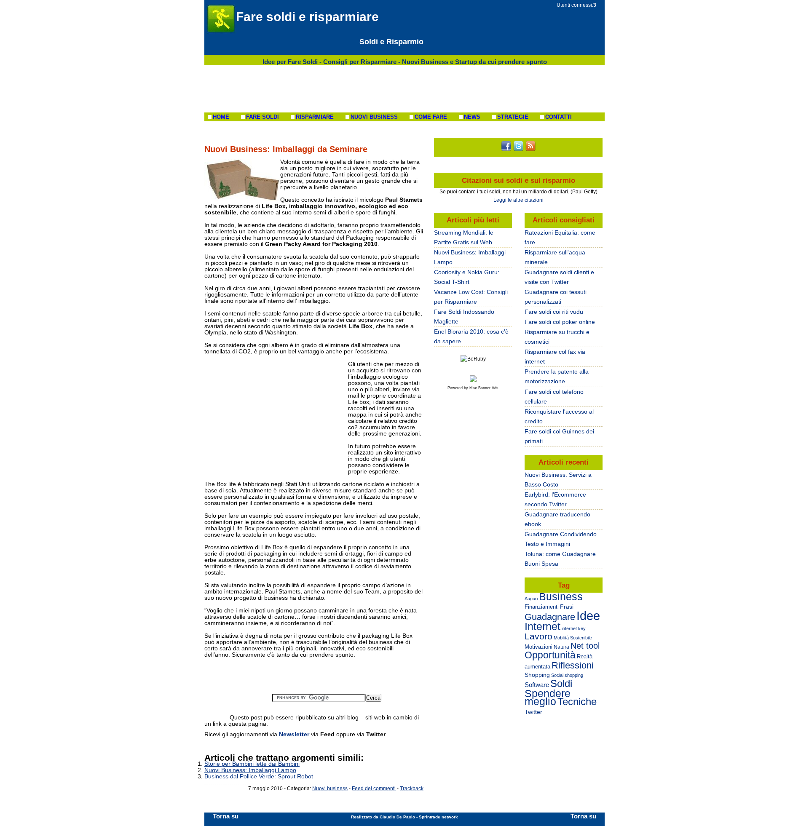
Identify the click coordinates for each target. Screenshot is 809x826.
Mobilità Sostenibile (573, 637)
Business (561, 596)
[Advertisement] (404, 89)
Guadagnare (550, 617)
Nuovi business (330, 788)
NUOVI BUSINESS (374, 117)
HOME (221, 117)
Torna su (225, 816)
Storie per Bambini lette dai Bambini (252, 763)
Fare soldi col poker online (560, 321)
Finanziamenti (542, 607)
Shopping (537, 674)
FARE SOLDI (262, 117)
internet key (574, 628)
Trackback (411, 788)
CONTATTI (558, 117)
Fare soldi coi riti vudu (554, 311)
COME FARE (431, 117)
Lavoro (538, 636)
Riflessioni (573, 665)
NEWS (472, 117)
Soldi (561, 683)
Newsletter (294, 734)
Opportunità (550, 655)
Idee (588, 616)
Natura (561, 647)
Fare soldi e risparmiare (307, 17)
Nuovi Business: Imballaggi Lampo (250, 770)
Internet (542, 626)
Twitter (533, 711)
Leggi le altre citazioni (518, 200)
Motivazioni (538, 647)
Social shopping (567, 675)
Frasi (566, 606)
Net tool (585, 645)
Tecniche (577, 701)
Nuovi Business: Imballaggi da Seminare (285, 149)
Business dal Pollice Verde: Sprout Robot (258, 776)
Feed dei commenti (374, 788)
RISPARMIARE (315, 117)
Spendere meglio (548, 697)
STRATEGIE (512, 117)
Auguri (531, 598)
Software (537, 685)
